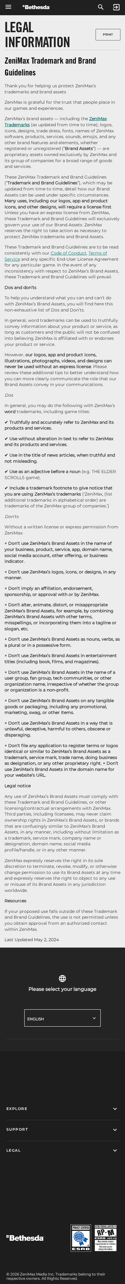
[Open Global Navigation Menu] (8, 7)
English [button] (35, 1019)
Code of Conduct (68, 253)
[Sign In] (116, 7)
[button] (62, 1109)
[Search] (101, 7)
